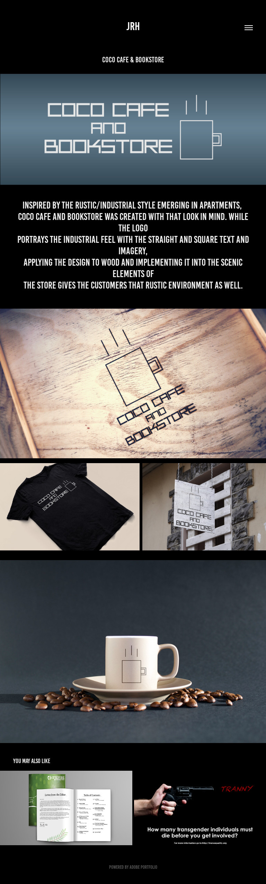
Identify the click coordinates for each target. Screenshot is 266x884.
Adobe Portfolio (143, 867)
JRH (133, 26)
